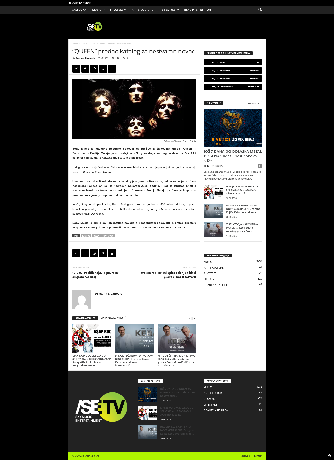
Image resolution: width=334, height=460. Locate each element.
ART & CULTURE (142, 10)
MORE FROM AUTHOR (112, 318)
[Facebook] (85, 69)
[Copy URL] (76, 69)
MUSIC (96, 10)
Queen (96, 236)
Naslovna (245, 455)
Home (75, 43)
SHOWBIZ (116, 10)
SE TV (206, 165)
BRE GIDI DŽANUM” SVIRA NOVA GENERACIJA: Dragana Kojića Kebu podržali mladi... (243, 209)
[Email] (112, 69)
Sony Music (108, 236)
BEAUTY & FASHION (197, 10)
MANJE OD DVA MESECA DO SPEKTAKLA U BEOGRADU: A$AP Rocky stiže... (242, 190)
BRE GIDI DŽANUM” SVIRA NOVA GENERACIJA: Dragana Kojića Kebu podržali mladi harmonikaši (134, 360)
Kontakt (258, 455)
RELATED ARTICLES (85, 318)
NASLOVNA (78, 10)
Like (257, 62)
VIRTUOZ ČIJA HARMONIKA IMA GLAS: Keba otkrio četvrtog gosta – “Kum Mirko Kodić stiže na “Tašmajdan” (176, 360)
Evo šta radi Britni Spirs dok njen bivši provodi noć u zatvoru (168, 275)
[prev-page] (190, 318)
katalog (86, 236)
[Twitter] (103, 69)
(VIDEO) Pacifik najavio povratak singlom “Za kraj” (95, 275)
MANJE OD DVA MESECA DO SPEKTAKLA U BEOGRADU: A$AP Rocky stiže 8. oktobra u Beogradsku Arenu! (91, 360)
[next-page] (194, 318)
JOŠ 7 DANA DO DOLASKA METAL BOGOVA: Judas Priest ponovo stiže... (233, 156)
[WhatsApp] (94, 69)
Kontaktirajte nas (79, 2)
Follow (254, 70)
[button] (260, 10)
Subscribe (253, 86)
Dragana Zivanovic (85, 58)
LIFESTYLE (168, 10)
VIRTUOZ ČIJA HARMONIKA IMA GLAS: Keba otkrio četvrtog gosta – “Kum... (242, 227)
